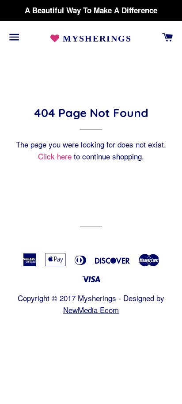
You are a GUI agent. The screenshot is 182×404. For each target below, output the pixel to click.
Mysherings (96, 38)
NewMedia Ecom (91, 309)
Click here (55, 156)
